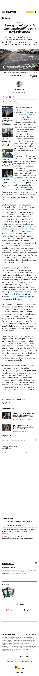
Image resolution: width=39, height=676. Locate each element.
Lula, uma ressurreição (13, 525)
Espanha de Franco (22, 296)
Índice (22, 661)
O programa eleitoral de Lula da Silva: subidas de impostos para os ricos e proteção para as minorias (19, 531)
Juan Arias (19, 89)
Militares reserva (14, 440)
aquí (29, 453)
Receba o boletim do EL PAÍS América (15, 399)
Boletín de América (9, 567)
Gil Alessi (15, 419)
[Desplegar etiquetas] (36, 439)
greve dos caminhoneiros (24, 142)
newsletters (6, 563)
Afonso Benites (17, 431)
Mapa (19, 659)
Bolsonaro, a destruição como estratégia (19, 522)
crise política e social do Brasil (25, 113)
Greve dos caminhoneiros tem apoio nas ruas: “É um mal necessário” (7, 162)
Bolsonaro (18, 178)
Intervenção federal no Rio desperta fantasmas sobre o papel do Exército (23, 427)
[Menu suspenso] (3, 12)
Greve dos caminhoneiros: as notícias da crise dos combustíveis (7, 121)
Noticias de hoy (28, 661)
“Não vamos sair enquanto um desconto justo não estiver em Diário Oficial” (7, 142)
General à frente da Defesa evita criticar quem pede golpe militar (7, 183)
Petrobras (20, 182)
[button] (19, 60)
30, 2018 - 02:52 (19, 92)
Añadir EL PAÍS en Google (11, 102)
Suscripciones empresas (12, 661)
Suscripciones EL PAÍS (26, 659)
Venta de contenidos (15, 656)
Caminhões (5, 440)
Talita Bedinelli (23, 419)
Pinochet (25, 148)
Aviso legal (22, 656)
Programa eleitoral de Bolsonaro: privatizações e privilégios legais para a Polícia (17, 538)
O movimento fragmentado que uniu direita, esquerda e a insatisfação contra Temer (25, 415)
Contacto (7, 656)
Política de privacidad (12, 659)
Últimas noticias (7, 518)
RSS (20, 661)
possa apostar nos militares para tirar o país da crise (19, 227)
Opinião (6, 18)
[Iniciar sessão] (35, 12)
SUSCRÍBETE (29, 12)
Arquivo (5, 584)
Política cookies (30, 656)
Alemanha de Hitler (12, 294)
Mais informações (6, 448)
